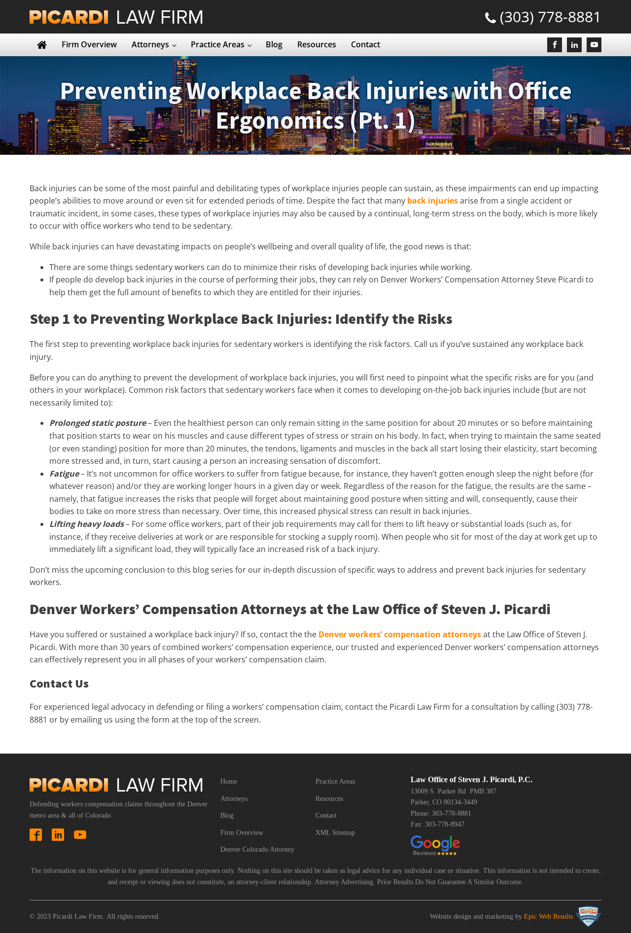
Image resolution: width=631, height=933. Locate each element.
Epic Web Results (548, 916)
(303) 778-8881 (550, 16)
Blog (274, 44)
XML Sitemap (335, 832)
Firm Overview (89, 44)
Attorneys (150, 44)
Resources (316, 44)
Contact (365, 44)
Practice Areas (218, 44)
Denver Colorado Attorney (257, 849)
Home (228, 781)
